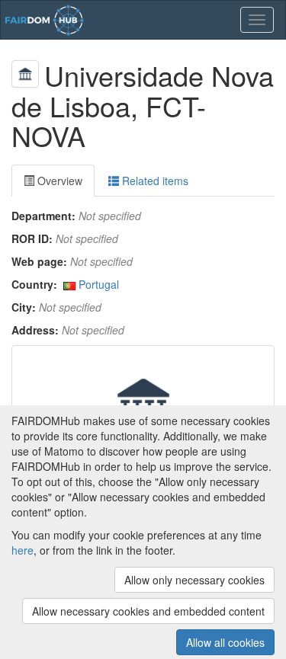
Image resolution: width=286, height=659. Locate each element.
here (22, 550)
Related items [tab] (153, 180)
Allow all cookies (225, 642)
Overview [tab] (58, 180)
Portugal (99, 284)
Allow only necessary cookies (194, 579)
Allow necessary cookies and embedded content (148, 611)
